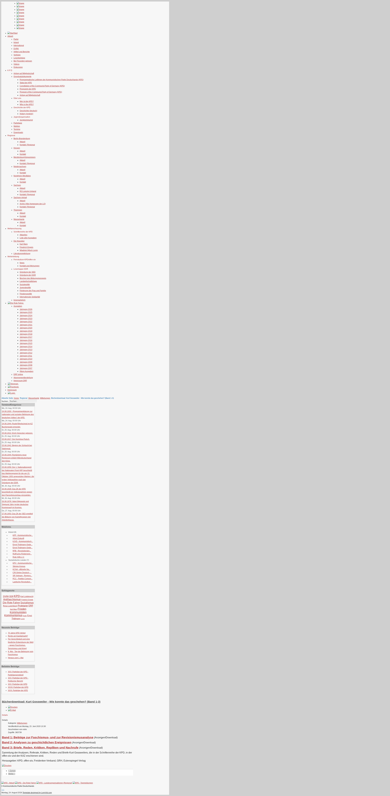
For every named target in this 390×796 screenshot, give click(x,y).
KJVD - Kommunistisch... (23, 541)
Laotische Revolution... (22, 582)
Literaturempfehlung (22, 253)
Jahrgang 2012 (26, 353)
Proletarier (23, 605)
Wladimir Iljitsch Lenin (29, 250)
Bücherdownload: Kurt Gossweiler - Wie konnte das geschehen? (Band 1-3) (51, 701)
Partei (16, 39)
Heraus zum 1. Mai (15, 658)
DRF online (18, 374)
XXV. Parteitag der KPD (17, 684)
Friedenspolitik (26, 294)
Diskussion (18, 67)
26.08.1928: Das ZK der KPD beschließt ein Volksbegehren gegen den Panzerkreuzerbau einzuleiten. (17, 492)
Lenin (23, 619)
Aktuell (22, 142)
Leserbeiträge (19, 58)
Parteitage (18, 123)
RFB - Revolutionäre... (22, 551)
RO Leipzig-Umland (28, 191)
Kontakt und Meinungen (29, 266)
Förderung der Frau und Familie (33, 291)
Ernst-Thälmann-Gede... (22, 545)
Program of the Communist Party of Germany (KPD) (41, 92)
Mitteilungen (45, 398)
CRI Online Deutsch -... (22, 573)
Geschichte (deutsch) (28, 111)
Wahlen (17, 126)
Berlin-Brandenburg (22, 138)
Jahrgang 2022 (26, 322)
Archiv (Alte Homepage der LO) (33, 204)
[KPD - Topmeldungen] (83, 783)
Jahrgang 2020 (26, 328)
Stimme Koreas (19, 566)
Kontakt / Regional (27, 145)
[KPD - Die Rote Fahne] (25, 783)
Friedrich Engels (26, 247)
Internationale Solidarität (30, 297)
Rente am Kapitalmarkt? (18, 636)
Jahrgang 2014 (26, 347)
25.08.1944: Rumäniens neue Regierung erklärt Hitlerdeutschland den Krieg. (16, 458)
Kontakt (23, 154)
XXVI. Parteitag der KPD (18, 690)
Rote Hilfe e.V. (18, 557)
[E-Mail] (12, 710)
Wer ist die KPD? (27, 101)
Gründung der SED (27, 272)
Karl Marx (24, 244)
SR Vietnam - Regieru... (22, 576)
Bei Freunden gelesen (23, 61)
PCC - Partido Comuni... (22, 579)
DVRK (16, 49)
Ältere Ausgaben (26, 371)
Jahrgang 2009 (26, 362)
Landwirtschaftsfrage (28, 281)
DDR (11, 596)
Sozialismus (27, 602)
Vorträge (17, 55)
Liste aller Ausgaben (28, 238)
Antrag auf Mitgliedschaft (24, 73)
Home (16, 398)
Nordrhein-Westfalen (22, 176)
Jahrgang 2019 (26, 331)
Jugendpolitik (25, 288)
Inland (16, 42)
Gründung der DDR (28, 275)
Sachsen (17, 185)
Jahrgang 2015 (26, 343)
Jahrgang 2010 (26, 359)
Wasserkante (19, 219)
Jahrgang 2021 (26, 325)
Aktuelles (23, 235)
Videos (16, 64)
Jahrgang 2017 (26, 337)
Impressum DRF (20, 381)
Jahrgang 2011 (26, 356)
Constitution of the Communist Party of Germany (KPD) (42, 86)
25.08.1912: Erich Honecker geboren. (17, 433)
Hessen (17, 148)
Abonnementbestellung (23, 378)
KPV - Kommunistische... (23, 563)
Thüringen (18, 210)
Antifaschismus (12, 599)
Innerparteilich (19, 300)
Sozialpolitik (25, 284)
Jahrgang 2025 (26, 312)
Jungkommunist (26, 120)
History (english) (26, 114)
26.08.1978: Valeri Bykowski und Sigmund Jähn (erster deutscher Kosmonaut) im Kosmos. (15, 504)
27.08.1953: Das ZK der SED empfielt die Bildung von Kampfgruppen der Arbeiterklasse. (17, 517)
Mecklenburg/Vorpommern (24, 157)
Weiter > (11, 774)
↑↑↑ (3, 790)
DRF (30, 605)
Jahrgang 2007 (26, 368)
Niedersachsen (20, 166)
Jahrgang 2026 (26, 309)
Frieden (22, 609)
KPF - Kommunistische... (23, 535)
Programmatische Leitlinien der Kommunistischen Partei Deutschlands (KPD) (51, 80)
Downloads (18, 132)
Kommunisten (18, 612)
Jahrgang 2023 (26, 319)
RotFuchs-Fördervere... (22, 554)
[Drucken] (13, 707)
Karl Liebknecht (26, 596)
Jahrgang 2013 (26, 350)
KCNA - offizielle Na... (21, 569)
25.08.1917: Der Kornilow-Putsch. (16, 439)
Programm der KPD (28, 89)
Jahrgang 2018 (26, 334)
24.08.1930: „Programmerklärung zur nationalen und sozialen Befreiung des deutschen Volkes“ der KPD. (18, 414)
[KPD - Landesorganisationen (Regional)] (54, 783)
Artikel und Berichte (22, 52)
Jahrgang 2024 (26, 316)
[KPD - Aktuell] (8, 783)
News (22, 263)
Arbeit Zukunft (18, 538)
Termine (17, 129)
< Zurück (12, 771)
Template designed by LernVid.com (37, 793)
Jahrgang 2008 (26, 365)
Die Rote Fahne (11, 602)
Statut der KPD (26, 83)
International (19, 45)
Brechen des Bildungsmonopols (33, 278)
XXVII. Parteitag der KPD (18, 687)
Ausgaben (18, 306)
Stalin (25, 616)
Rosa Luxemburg (10, 606)
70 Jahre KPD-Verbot (16, 633)
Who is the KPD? (27, 104)
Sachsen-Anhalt (20, 197)
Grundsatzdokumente (22, 76)
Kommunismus (13, 615)
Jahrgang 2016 (26, 340)
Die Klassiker (19, 241)
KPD (17, 596)
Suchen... (5, 401)
